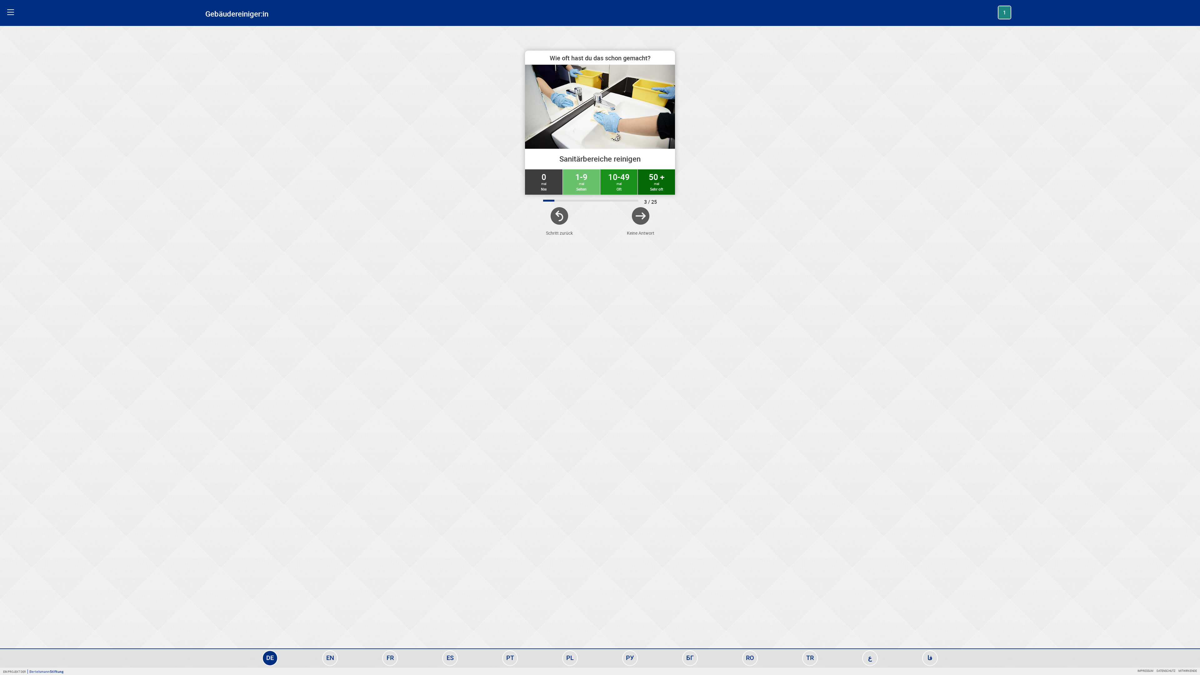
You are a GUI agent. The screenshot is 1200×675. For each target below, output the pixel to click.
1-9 (581, 182)
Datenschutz (1166, 671)
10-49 (619, 182)
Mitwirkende (1187, 671)
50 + (656, 182)
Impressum (1145, 671)
